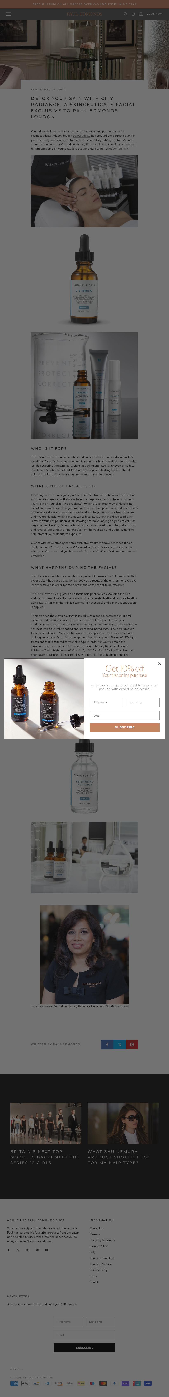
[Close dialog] (159, 663)
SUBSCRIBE (125, 727)
